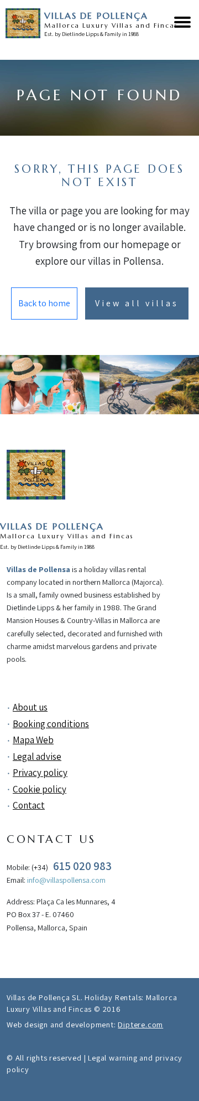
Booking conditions (51, 724)
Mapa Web (33, 740)
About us (30, 707)
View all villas (137, 303)
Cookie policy (39, 789)
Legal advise (37, 756)
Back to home (44, 303)
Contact (29, 805)
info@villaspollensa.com (66, 879)
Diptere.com (140, 1024)
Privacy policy (40, 772)
